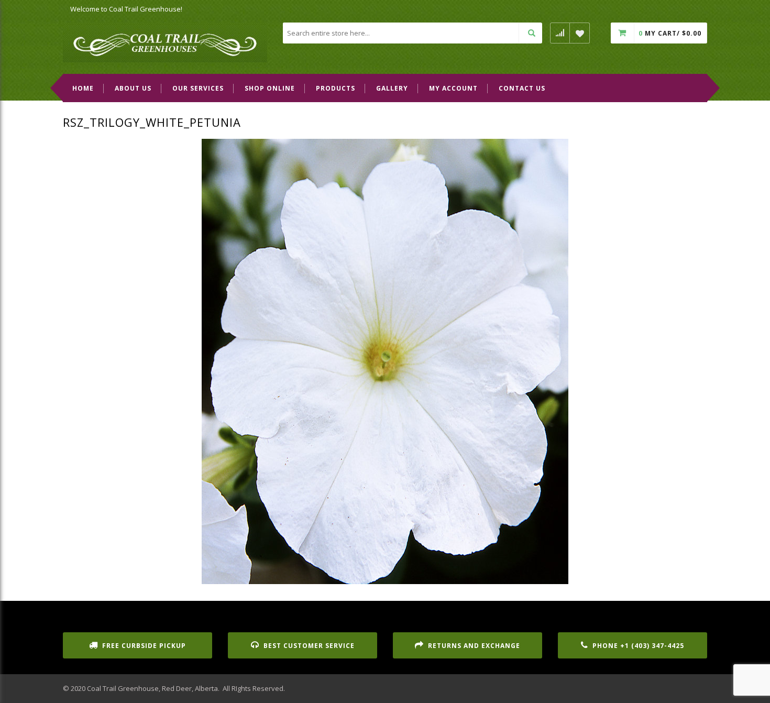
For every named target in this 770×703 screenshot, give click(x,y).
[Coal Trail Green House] (165, 42)
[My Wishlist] (580, 33)
